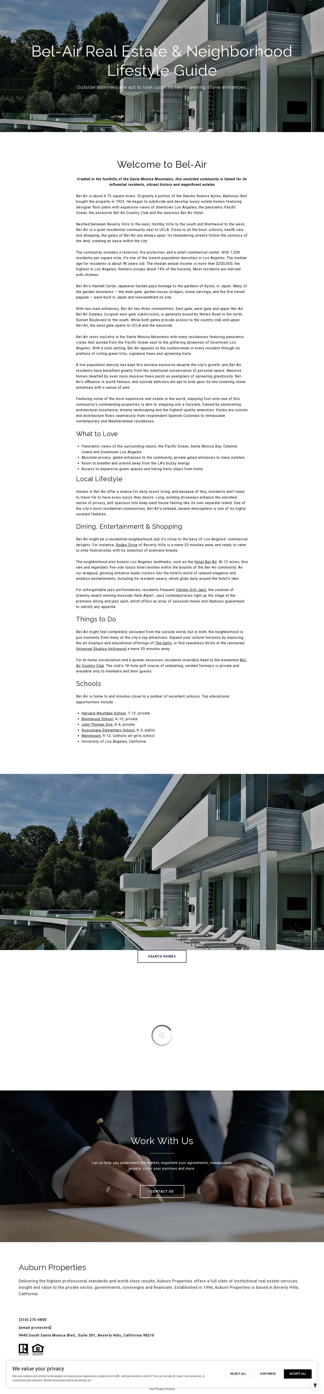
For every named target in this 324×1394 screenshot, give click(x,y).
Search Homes (162, 956)
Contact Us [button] (162, 1191)
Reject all (238, 1373)
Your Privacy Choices (162, 1388)
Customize (268, 1373)
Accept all (297, 1373)
